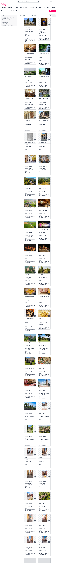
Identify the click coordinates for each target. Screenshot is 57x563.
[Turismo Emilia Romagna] (3, 4)
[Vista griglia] (50, 16)
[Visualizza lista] (54, 16)
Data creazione (33, 15)
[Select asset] (35, 20)
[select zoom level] (47, 15)
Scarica (53, 10)
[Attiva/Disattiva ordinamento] (39, 15)
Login (54, 1)
